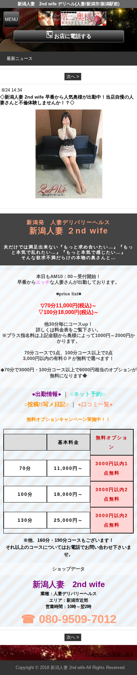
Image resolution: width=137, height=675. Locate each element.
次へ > (73, 76)
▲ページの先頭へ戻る (112, 654)
